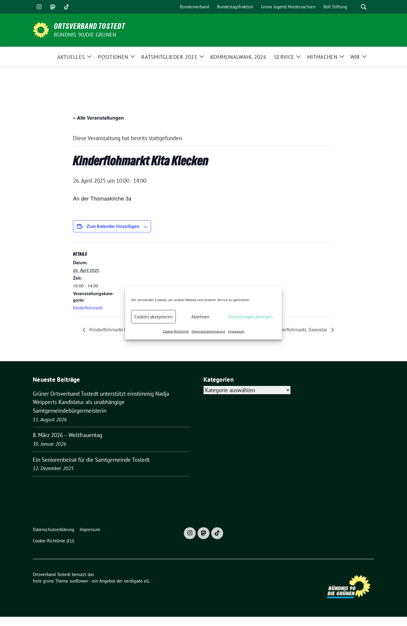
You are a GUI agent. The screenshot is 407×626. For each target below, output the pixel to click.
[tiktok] (66, 7)
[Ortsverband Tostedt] (41, 29)
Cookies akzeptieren (153, 316)
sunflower (78, 581)
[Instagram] (39, 7)
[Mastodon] (53, 7)
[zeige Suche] (363, 7)
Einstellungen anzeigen (250, 316)
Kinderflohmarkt (88, 308)
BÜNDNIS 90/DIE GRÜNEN (85, 34)
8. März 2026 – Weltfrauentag (67, 435)
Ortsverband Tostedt (89, 26)
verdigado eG (136, 581)
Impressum (236, 331)
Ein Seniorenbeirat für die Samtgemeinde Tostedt (91, 459)
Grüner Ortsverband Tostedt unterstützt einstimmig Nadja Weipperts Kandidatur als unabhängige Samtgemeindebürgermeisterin (101, 402)
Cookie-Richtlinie (176, 331)
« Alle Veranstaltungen (98, 117)
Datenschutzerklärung (208, 331)
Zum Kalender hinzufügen (113, 226)
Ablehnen (200, 316)
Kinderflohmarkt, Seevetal (300, 329)
